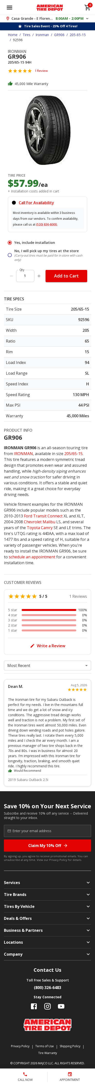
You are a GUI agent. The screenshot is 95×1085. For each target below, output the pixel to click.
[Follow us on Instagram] (47, 1006)
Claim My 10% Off (44, 845)
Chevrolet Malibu (39, 521)
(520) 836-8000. (46, 224)
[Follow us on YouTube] (61, 1006)
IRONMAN (23, 453)
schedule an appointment (32, 557)
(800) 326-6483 (47, 987)
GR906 (59, 34)
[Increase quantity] (39, 276)
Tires (26, 34)
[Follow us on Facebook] (34, 1006)
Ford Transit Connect (43, 516)
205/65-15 (73, 453)
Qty (21, 270)
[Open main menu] (9, 7)
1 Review (41, 70)
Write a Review (51, 645)
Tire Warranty (47, 1053)
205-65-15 (78, 34)
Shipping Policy (70, 1046)
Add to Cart (66, 276)
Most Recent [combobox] (18, 665)
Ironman (42, 34)
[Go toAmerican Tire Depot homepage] (50, 7)
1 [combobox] (25, 275)
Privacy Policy (58, 860)
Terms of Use (44, 1046)
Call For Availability (36, 202)
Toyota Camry (40, 527)
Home (13, 34)
